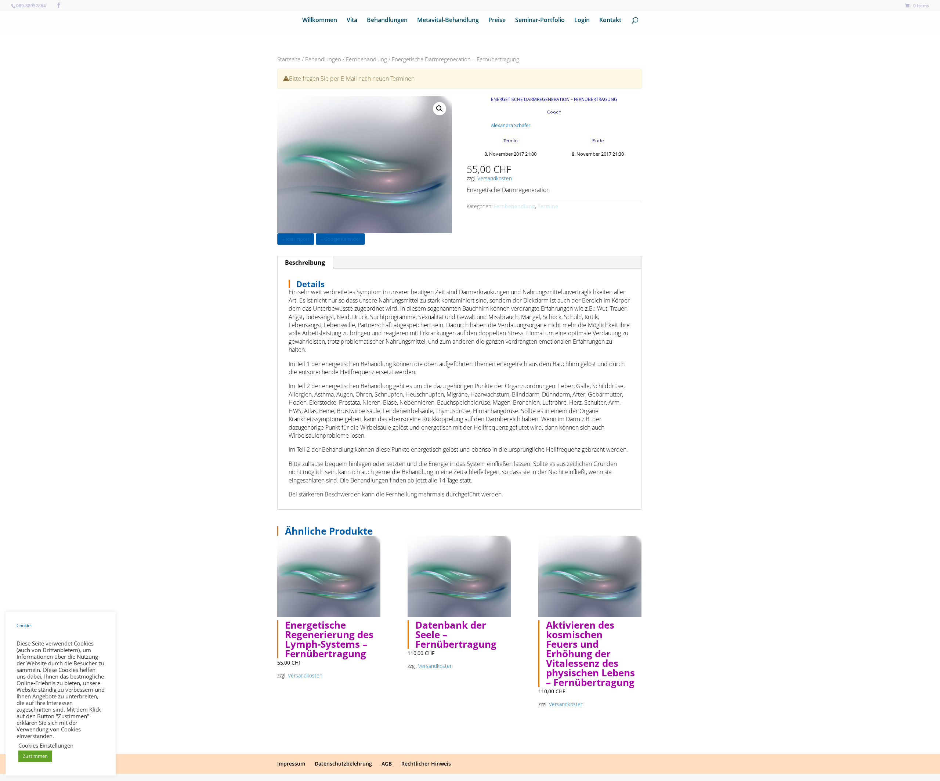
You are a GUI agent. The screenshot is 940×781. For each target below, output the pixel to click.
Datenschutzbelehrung (343, 763)
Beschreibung (305, 262)
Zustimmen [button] (35, 756)
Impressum (291, 763)
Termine (548, 206)
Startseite (288, 59)
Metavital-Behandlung (448, 20)
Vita (352, 20)
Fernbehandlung (366, 59)
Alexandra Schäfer (510, 125)
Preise (497, 20)
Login (582, 20)
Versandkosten (494, 178)
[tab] (305, 262)
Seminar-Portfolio (540, 20)
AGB (387, 763)
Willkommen (319, 20)
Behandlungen (387, 20)
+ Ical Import (296, 239)
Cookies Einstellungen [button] (45, 745)
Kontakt (610, 20)
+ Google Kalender (340, 239)
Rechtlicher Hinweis (426, 763)
